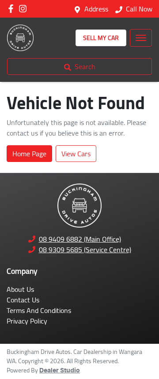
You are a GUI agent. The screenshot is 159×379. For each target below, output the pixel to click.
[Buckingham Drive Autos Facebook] (13, 8)
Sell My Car (101, 38)
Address (96, 8)
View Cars (76, 153)
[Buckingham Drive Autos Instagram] (24, 8)
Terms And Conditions (39, 310)
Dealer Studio (59, 371)
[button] (141, 38)
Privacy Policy (27, 320)
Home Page (29, 153)
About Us (20, 289)
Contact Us (23, 299)
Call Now (139, 8)
